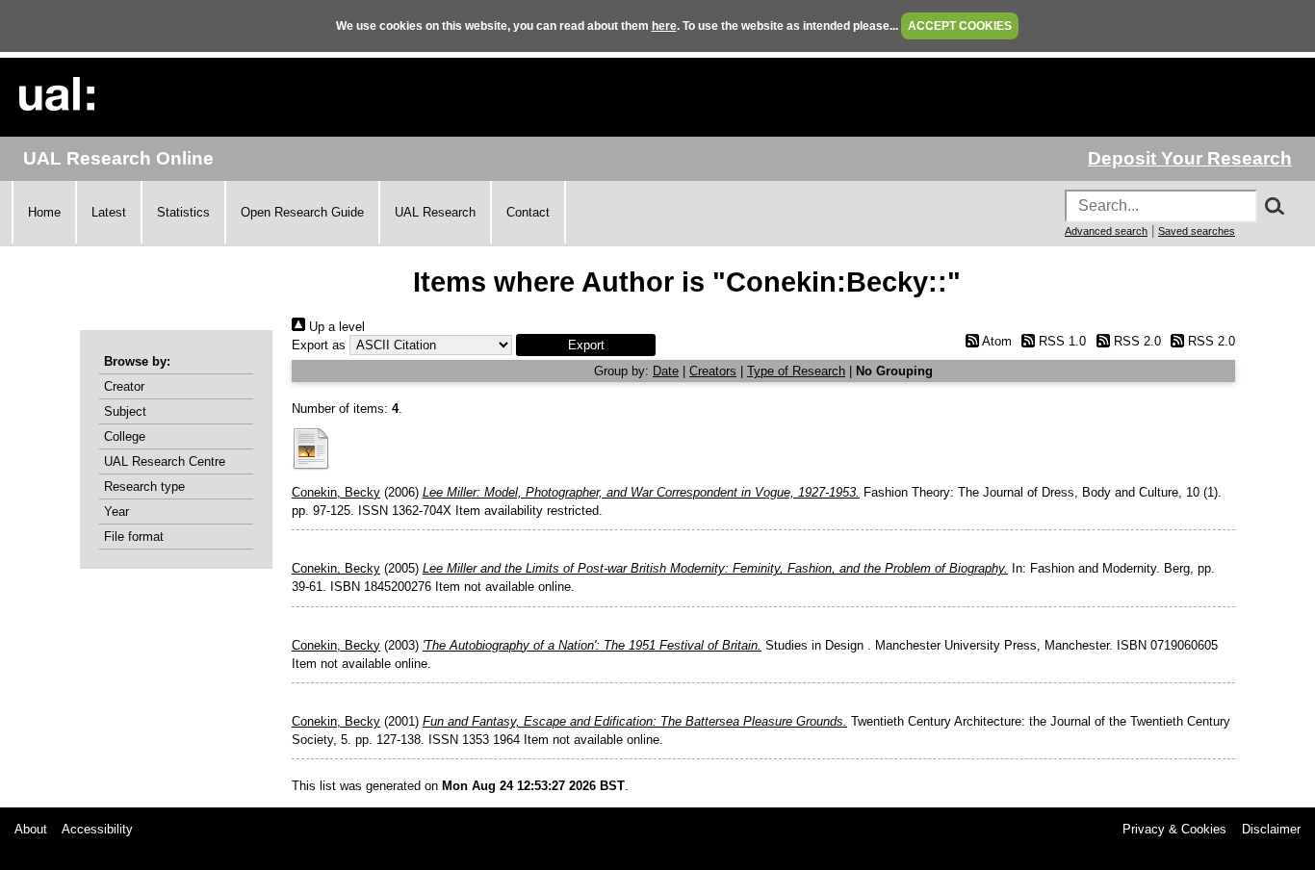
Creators (712, 371)
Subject (125, 411)
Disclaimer (1271, 829)
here (664, 26)
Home (44, 212)
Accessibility (97, 829)
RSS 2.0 (1135, 341)
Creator (124, 386)
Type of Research (796, 371)
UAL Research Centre (164, 461)
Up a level (335, 327)
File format (134, 536)
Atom (995, 341)
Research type (144, 486)
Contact (528, 212)
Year (116, 511)
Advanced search (1106, 231)
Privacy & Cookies (1174, 829)
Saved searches (1196, 231)
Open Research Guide (302, 212)
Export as (319, 345)
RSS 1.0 (1060, 341)
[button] (586, 345)
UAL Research (435, 212)
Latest (108, 212)
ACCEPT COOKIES (960, 26)
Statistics (183, 212)
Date (666, 371)
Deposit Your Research (1190, 158)
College (124, 436)
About (30, 829)
